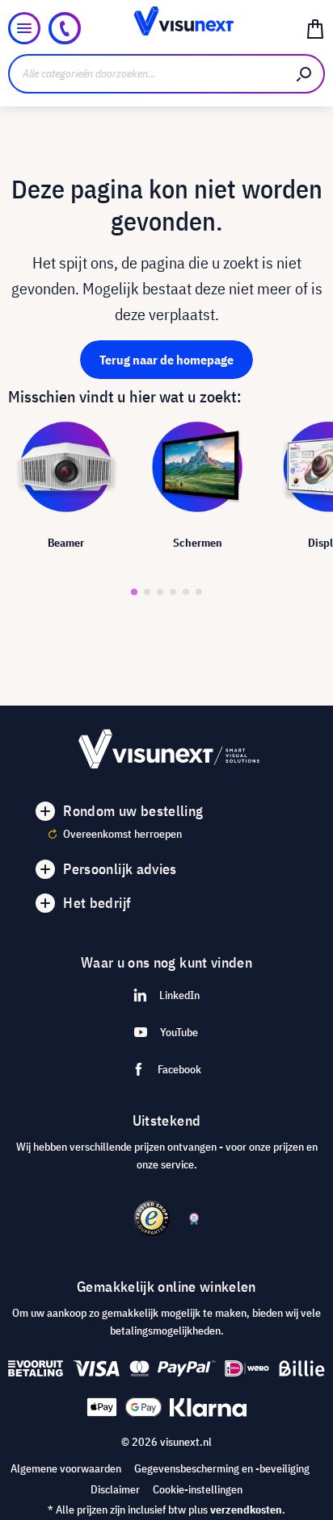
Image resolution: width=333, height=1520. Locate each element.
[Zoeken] (305, 74)
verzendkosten (246, 1509)
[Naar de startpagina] (167, 28)
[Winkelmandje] (315, 28)
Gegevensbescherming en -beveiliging (222, 1468)
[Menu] (24, 28)
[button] (134, 592)
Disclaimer (115, 1489)
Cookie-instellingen (197, 1489)
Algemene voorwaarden (66, 1468)
